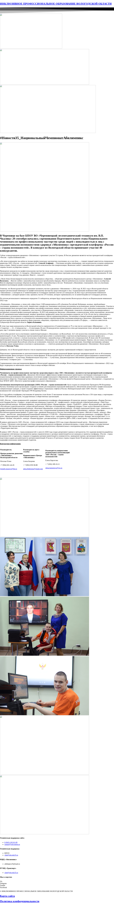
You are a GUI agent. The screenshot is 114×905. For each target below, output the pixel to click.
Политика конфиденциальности (19, 901)
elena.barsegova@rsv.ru (53, 468)
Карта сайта (7, 896)
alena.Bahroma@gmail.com (33, 469)
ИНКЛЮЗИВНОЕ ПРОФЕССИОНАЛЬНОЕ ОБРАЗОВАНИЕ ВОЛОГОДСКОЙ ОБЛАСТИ (56, 3)
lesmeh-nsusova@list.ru (8, 469)
